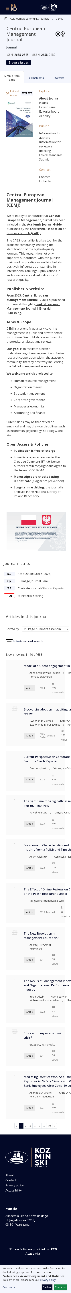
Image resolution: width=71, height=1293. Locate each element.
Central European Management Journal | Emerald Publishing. (33, 308)
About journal (49, 98)
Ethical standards (50, 155)
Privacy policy (14, 1185)
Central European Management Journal (60, 18)
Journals (44, 18)
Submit (44, 159)
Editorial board (49, 111)
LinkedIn (45, 181)
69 (49, 1126)
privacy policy (48, 1280)
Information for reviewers (50, 144)
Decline (47, 1287)
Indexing (45, 151)
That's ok (60, 1287)
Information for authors (50, 135)
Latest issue (47, 107)
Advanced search (31, 641)
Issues (43, 103)
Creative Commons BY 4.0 (32, 462)
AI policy (44, 116)
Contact (44, 177)
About (9, 1175)
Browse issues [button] (19, 62)
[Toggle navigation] (64, 8)
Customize (9, 1287)
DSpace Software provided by (29, 1249)
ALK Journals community (24, 18)
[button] (12, 77)
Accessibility (13, 1190)
